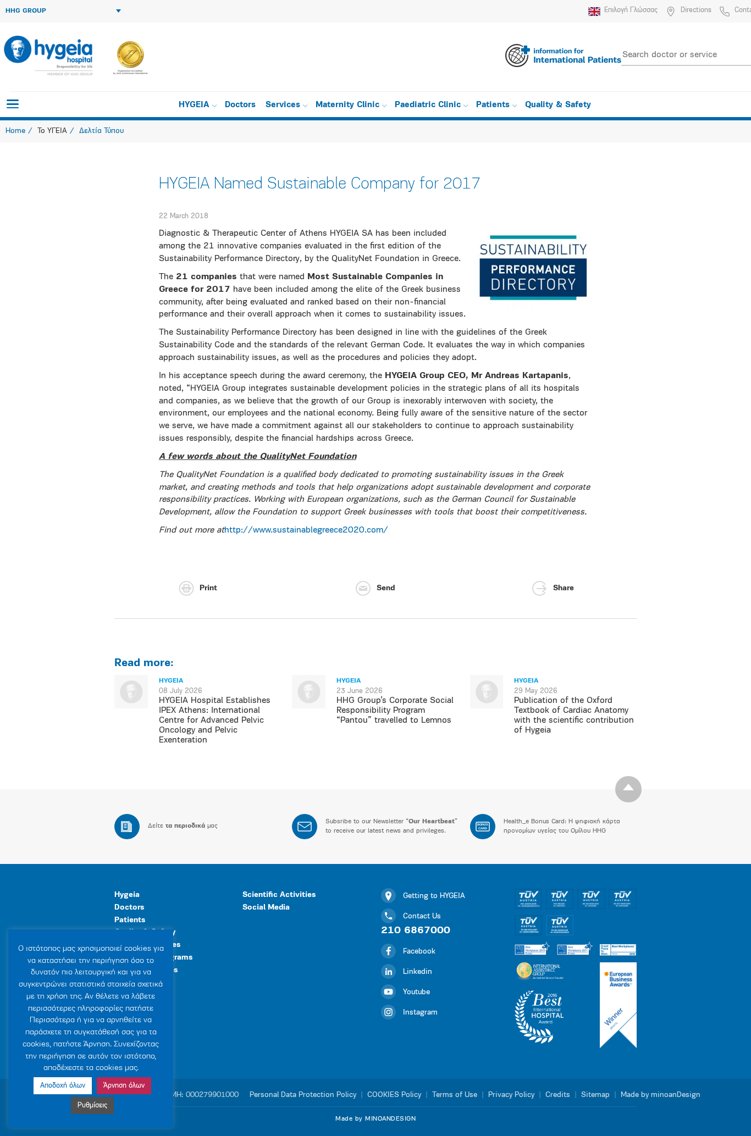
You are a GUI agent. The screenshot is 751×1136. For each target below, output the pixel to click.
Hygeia (127, 895)
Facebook (419, 951)
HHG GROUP (25, 11)
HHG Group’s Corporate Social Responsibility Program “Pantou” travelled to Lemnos (395, 710)
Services (283, 105)
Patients (493, 105)
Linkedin (417, 972)
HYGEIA (194, 105)
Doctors (240, 105)
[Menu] (13, 104)
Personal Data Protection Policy (303, 1095)
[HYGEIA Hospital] (47, 55)
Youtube (416, 992)
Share (563, 588)
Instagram (420, 1012)
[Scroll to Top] (628, 789)
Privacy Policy (511, 1095)
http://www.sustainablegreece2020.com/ (306, 530)
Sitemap (595, 1095)
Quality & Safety (558, 105)
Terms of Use (454, 1095)
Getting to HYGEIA (434, 896)
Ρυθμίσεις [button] (92, 1105)
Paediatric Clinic (428, 105)
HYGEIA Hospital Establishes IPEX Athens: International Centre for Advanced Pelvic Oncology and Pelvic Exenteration (214, 720)
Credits (557, 1095)
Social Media (266, 908)
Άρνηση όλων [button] (124, 1085)
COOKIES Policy (394, 1095)
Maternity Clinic (347, 105)
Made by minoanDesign (660, 1095)
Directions (696, 10)
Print (208, 588)
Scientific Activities (279, 895)
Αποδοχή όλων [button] (62, 1085)
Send (386, 588)
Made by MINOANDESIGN (375, 1119)
